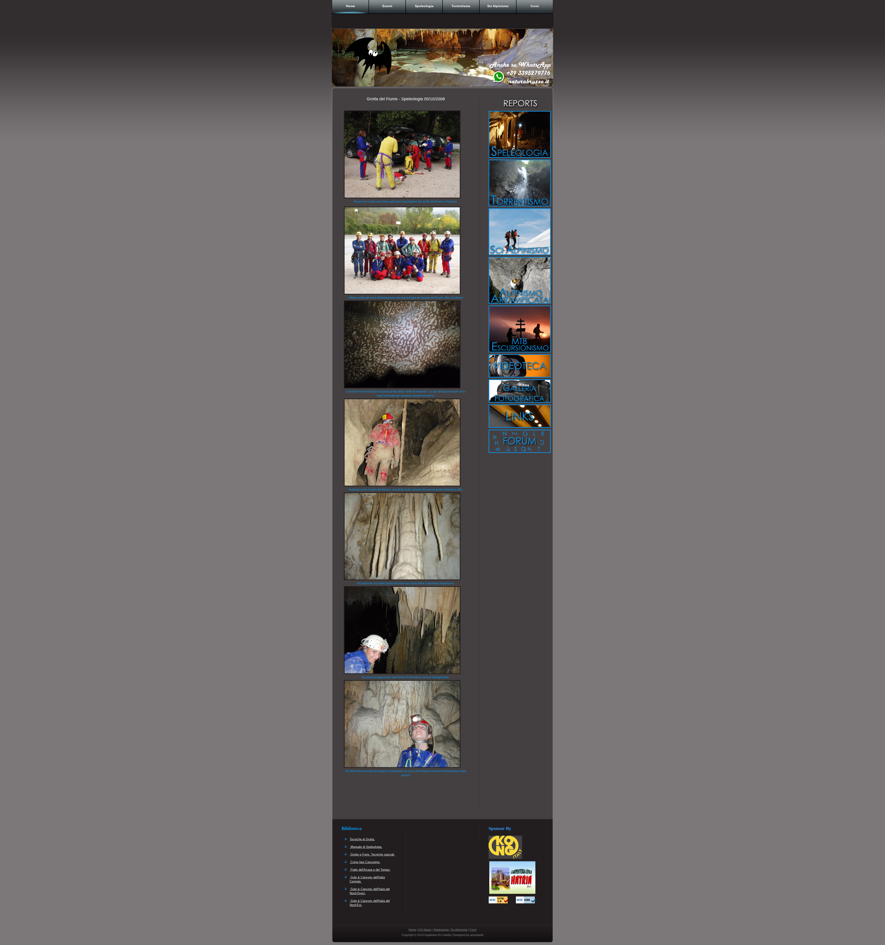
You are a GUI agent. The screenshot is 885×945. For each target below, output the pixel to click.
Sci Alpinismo (498, 6)
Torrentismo (460, 6)
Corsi (535, 6)
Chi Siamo (424, 929)
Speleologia (424, 6)
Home (350, 6)
